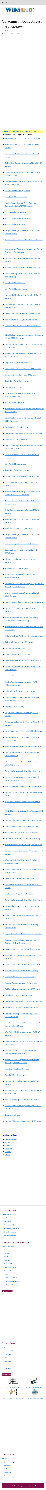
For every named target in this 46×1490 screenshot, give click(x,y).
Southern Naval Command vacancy (17, 654)
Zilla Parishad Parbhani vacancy (16, 289)
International (8, 1221)
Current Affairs (7, 1214)
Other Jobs (7, 1368)
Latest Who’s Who (10, 1267)
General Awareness (8, 1246)
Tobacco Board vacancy (13, 1115)
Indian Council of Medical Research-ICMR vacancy (23, 964)
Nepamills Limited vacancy (14, 706)
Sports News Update (10, 1232)
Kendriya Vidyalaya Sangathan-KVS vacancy (21, 319)
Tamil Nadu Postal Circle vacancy (17, 381)
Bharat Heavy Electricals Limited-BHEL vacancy (22, 838)
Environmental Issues (13, 1281)
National (6, 1218)
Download (7, 1260)
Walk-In (8, 1151)
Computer (7, 1476)
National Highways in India (34, 1387)
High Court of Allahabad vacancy (17, 362)
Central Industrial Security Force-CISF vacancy (22, 1007)
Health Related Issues (13, 1285)
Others (7, 1155)
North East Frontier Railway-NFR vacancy (20, 878)
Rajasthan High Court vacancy (16, 1075)
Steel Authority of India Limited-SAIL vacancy (21, 970)
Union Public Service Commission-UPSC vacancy (23, 369)
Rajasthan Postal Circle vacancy (16, 648)
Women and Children (13, 1278)
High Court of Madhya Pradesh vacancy (19, 528)
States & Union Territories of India (13, 1398)
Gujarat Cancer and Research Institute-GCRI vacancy (24, 602)
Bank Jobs (8, 1148)
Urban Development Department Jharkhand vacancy (23, 731)
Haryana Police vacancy (13, 387)
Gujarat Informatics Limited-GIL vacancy (19, 642)
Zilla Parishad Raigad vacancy (15, 224)
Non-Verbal (7, 1472)
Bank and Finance (9, 1264)
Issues (6, 1274)
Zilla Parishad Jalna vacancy (15, 283)
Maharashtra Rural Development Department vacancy (24, 636)
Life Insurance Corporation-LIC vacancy (19, 894)
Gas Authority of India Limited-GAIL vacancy (21, 375)
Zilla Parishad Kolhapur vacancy (16, 464)
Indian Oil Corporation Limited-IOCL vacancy (21, 544)
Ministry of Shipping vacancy (15, 212)
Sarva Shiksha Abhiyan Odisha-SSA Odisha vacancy (24, 771)
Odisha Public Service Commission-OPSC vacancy (23, 313)
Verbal (6, 1469)
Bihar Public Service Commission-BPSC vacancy (22, 138)
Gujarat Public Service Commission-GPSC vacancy (23, 934)
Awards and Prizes (10, 1225)
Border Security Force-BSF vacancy (18, 427)
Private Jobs (9, 1142)
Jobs (3, 1347)
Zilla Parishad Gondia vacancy (16, 197)
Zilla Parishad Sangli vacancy (15, 402)
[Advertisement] (23, 60)
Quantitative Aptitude (11, 1462)
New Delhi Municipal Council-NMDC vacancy (22, 1099)
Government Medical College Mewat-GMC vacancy (23, 433)
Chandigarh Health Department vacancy (19, 995)
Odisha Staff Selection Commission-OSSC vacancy (23, 989)
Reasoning (7, 1465)
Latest (6, 1250)
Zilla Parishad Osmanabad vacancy (17, 218)
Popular (6, 1257)
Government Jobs (11, 1139)
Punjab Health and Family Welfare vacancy (20, 977)
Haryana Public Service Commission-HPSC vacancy (23, 820)
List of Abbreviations (13, 1387)
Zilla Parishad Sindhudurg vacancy (17, 190)
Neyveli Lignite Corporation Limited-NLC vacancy (23, 949)
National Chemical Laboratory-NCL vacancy (21, 983)
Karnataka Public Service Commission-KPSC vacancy (24, 267)
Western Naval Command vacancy (17, 568)
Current (6, 1253)
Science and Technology (11, 1228)
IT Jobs (7, 1145)
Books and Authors (10, 1235)
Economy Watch (9, 1271)
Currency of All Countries (35, 1398)
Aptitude (4, 1458)
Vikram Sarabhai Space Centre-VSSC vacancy (21, 832)
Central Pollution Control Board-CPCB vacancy (22, 476)
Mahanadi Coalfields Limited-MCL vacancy (20, 691)
